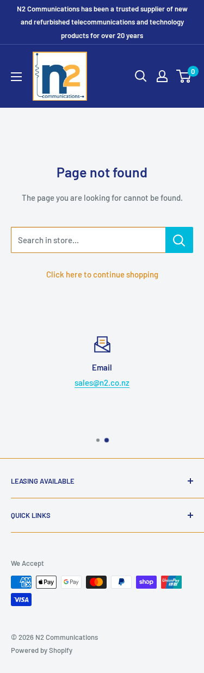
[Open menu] (16, 76)
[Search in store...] (179, 240)
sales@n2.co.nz (102, 382)
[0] (184, 76)
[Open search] (141, 76)
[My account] (162, 76)
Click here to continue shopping (102, 274)
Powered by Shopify (41, 650)
